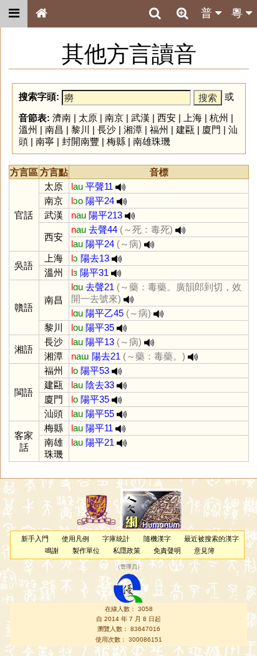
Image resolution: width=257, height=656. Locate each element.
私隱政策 (126, 550)
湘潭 (133, 129)
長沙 (106, 129)
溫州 (28, 129)
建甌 (185, 129)
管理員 (128, 567)
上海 (192, 117)
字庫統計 (116, 538)
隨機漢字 (157, 538)
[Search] (154, 13)
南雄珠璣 (151, 141)
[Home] (41, 13)
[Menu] (13, 13)
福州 (159, 129)
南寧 (45, 141)
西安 (166, 117)
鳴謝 (52, 550)
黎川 (80, 129)
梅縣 (116, 141)
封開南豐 (80, 141)
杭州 (219, 117)
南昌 (54, 129)
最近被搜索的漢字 (211, 538)
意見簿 (204, 550)
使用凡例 (75, 538)
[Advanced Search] (182, 13)
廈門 (211, 129)
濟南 (61, 117)
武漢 (140, 117)
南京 (114, 117)
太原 (88, 117)
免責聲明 (167, 550)
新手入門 (35, 538)
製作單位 (86, 550)
